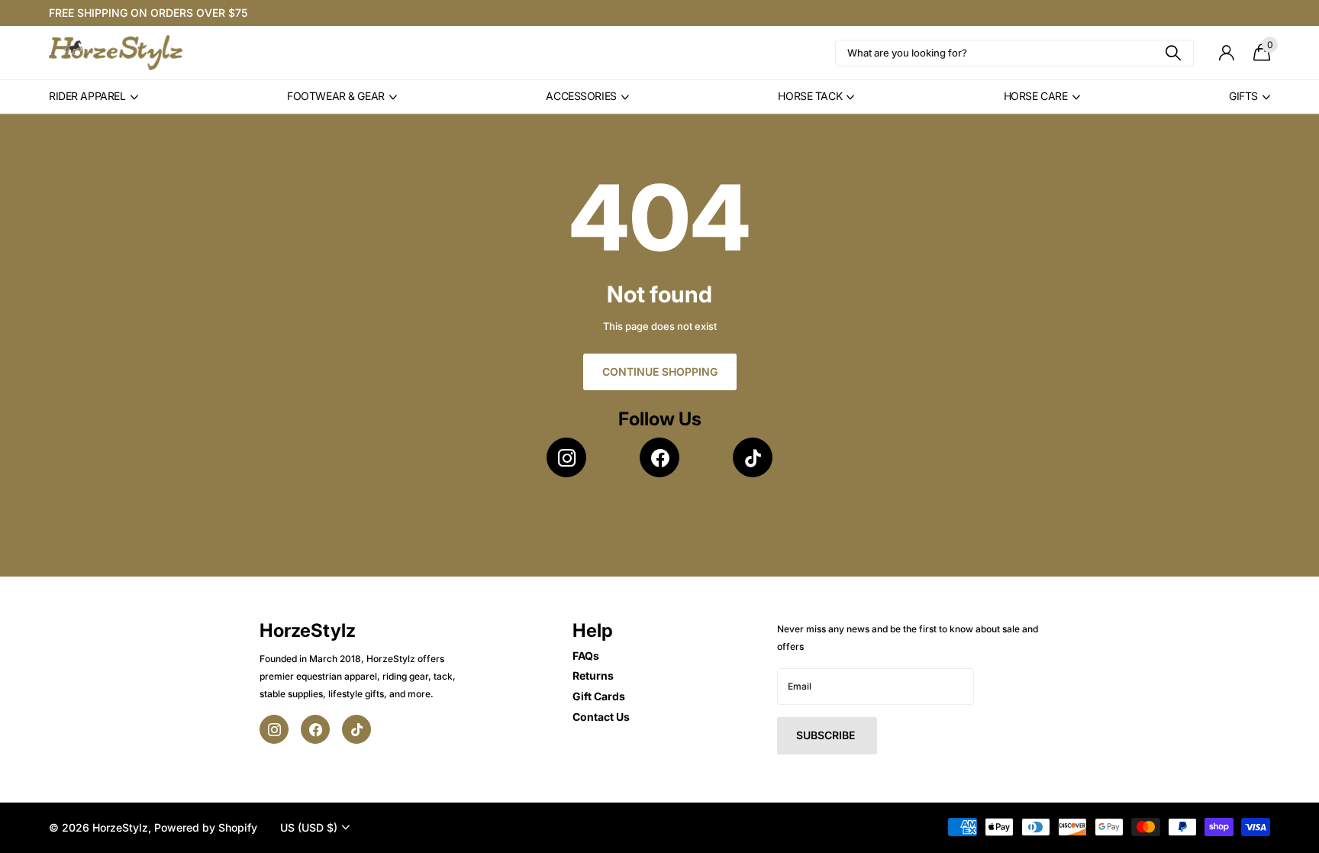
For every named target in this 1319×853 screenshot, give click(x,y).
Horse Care (1036, 95)
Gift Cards (598, 696)
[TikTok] (752, 457)
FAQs (585, 655)
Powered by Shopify (205, 827)
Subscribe (827, 735)
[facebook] (659, 457)
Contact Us (601, 716)
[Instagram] (566, 457)
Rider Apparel (87, 95)
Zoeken (1173, 53)
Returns (593, 675)
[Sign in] (1226, 53)
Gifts (1243, 95)
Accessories (581, 95)
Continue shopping (660, 371)
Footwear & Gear (336, 95)
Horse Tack (810, 95)
